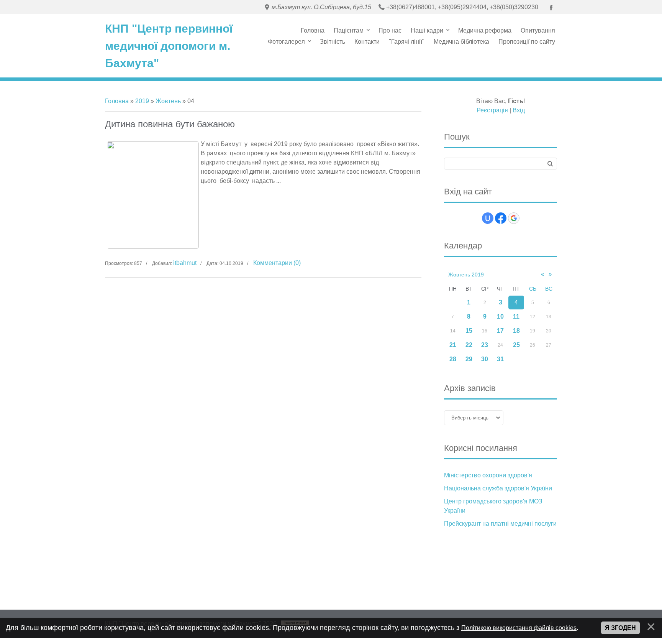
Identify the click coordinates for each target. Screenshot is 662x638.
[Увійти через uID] (487, 218)
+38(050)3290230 (514, 7)
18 (516, 330)
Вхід (519, 110)
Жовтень (168, 101)
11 (516, 316)
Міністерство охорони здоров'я (488, 475)
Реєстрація (492, 110)
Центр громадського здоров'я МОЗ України (493, 506)
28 (452, 359)
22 (468, 345)
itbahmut (185, 263)
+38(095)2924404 (462, 7)
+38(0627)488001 (410, 7)
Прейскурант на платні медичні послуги (500, 523)
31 (500, 359)
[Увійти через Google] (513, 218)
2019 (142, 101)
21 (452, 345)
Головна (117, 101)
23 (484, 345)
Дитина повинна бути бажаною (170, 124)
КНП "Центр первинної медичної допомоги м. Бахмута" (169, 45)
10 (500, 316)
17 (500, 330)
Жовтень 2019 (466, 274)
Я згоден (620, 628)
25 (516, 345)
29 (468, 359)
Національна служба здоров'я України (498, 488)
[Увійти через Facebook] (500, 218)
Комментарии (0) (277, 263)
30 (484, 359)
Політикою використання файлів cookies (519, 628)
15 (468, 330)
